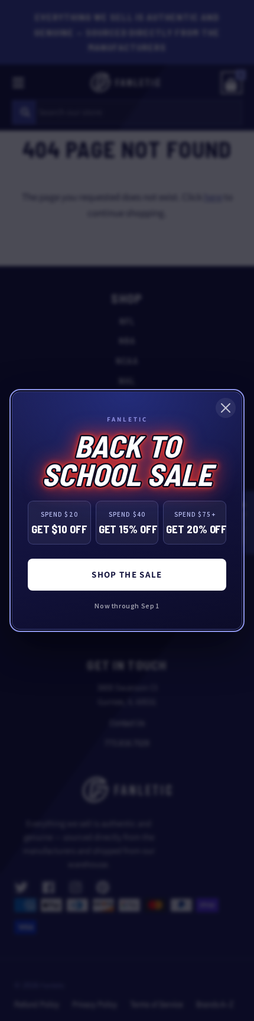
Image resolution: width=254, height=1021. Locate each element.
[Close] (226, 408)
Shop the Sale (127, 574)
